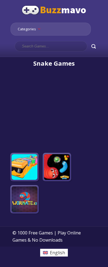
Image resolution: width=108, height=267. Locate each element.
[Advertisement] (54, 110)
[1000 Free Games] (54, 19)
